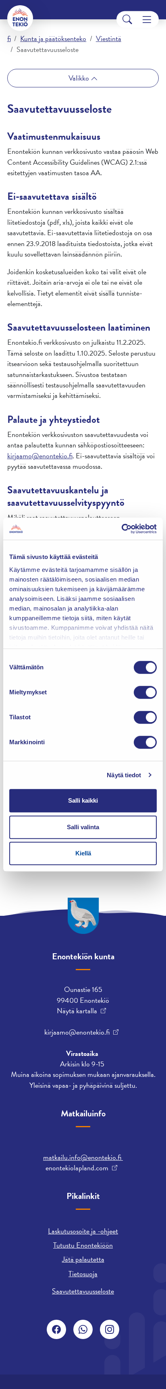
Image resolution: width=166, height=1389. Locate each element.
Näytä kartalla (77, 1011)
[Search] (127, 19)
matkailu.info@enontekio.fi (83, 1157)
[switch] (145, 692)
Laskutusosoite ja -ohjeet (83, 1230)
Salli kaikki (83, 800)
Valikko (79, 77)
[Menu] (147, 19)
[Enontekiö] (20, 18)
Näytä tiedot (124, 775)
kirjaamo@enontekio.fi (40, 455)
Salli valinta (83, 827)
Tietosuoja (83, 1273)
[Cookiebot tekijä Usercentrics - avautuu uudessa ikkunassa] (121, 529)
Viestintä (108, 38)
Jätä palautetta (83, 1259)
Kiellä (83, 853)
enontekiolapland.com (77, 1168)
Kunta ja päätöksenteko (53, 38)
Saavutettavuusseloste (83, 1290)
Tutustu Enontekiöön (83, 1245)
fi (9, 38)
